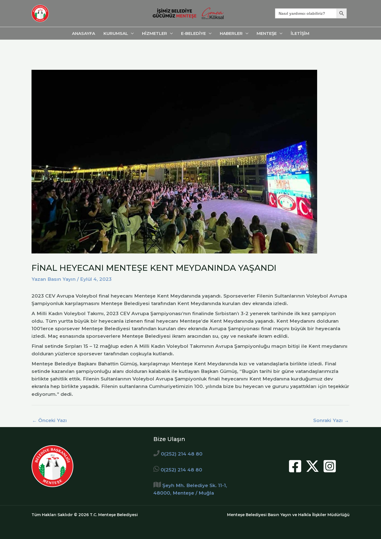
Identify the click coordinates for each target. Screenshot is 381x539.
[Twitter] (312, 466)
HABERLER (231, 33)
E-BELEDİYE (193, 33)
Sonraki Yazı (331, 420)
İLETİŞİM (300, 33)
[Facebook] (295, 466)
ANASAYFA (83, 33)
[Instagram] (330, 466)
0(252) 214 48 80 (181, 454)
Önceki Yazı (49, 420)
